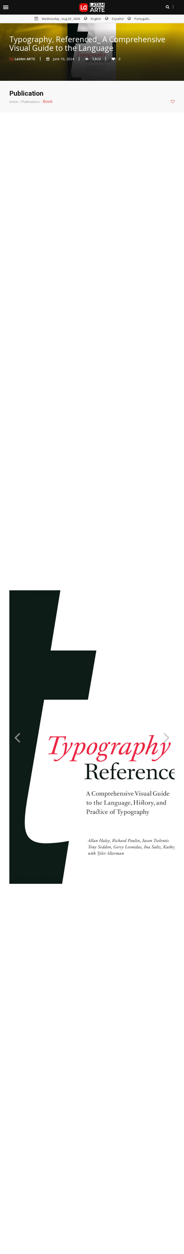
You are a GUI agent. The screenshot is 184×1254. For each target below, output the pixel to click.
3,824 (96, 59)
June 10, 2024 (63, 59)
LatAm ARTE (25, 59)
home (13, 102)
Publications (30, 102)
